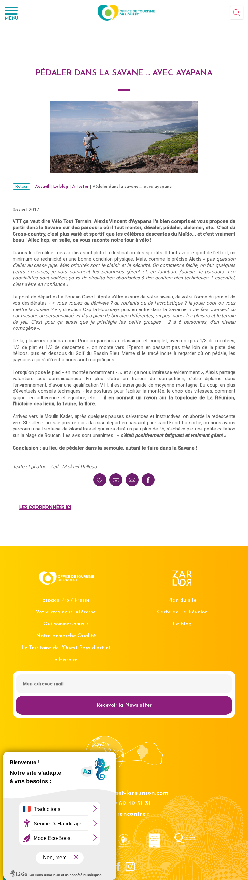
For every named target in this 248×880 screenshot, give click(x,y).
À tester (80, 186)
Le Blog (182, 624)
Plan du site (182, 600)
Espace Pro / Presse (66, 600)
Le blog (60, 186)
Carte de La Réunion (182, 612)
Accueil (42, 186)
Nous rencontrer (124, 814)
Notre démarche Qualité (66, 636)
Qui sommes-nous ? (65, 624)
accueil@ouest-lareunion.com (124, 793)
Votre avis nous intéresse (66, 612)
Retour (21, 186)
